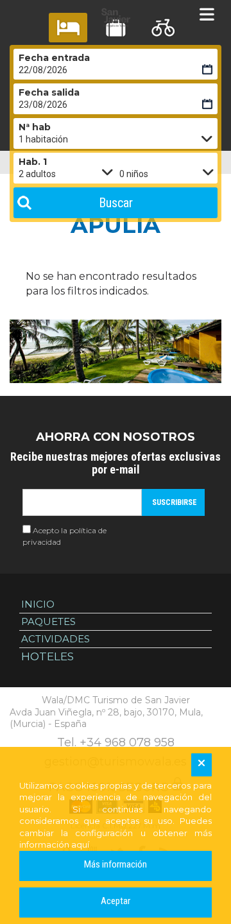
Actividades (55, 639)
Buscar (116, 202)
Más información (115, 864)
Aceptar (115, 901)
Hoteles (47, 656)
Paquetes (48, 621)
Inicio (38, 604)
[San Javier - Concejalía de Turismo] (115, 17)
